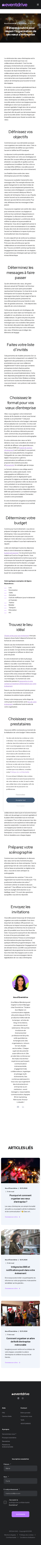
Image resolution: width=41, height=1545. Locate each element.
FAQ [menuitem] (3, 1413)
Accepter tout (20, 800)
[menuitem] (10, 1409)
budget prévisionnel (11, 553)
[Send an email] (17, 1107)
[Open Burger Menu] (38, 4)
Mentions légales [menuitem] (10, 1535)
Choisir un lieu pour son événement (16, 636)
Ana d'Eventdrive (10, 23)
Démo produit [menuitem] (25, 1413)
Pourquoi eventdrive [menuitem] (9, 1438)
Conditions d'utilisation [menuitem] (27, 1537)
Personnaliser (20, 794)
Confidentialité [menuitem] (11, 1537)
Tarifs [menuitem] (22, 1420)
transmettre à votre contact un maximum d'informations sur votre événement (20, 683)
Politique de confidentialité (19, 772)
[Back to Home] (14, 4)
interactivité (9, 465)
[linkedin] (18, 1398)
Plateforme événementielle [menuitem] (7, 1446)
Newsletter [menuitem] (6, 1441)
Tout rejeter (20, 806)
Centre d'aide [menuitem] (7, 1416)
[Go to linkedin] (23, 1107)
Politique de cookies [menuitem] (26, 1535)
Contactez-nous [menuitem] (26, 1416)
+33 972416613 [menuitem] (25, 1424)
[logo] (20, 1394)
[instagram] (22, 1398)
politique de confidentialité (19, 1502)
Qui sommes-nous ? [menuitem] (9, 1434)
